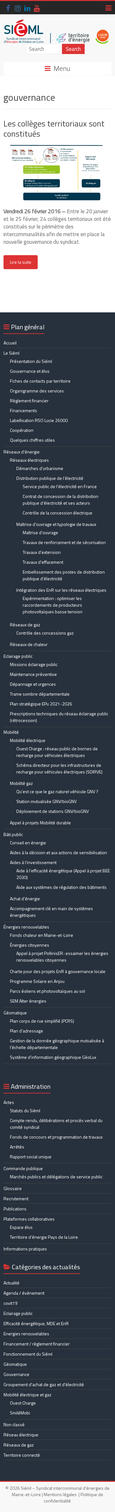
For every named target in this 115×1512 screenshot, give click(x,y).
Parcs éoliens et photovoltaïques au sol (47, 991)
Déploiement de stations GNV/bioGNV (52, 811)
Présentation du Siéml (31, 361)
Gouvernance (16, 1374)
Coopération (22, 430)
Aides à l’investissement (33, 862)
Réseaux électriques (29, 460)
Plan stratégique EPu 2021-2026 (41, 703)
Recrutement (16, 1198)
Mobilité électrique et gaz (27, 1394)
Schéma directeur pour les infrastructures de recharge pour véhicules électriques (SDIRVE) (59, 768)
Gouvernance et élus (30, 371)
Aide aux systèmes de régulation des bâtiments (61, 887)
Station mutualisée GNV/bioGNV (46, 801)
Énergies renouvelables (26, 926)
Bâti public (13, 834)
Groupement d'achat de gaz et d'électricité (44, 1384)
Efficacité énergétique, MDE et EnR (36, 1323)
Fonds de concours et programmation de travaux (56, 1137)
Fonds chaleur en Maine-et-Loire (41, 935)
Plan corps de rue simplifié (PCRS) (42, 1021)
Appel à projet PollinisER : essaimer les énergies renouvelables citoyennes (62, 956)
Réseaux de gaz (25, 624)
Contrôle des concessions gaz (45, 633)
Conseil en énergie (28, 842)
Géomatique (15, 1012)
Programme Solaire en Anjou (37, 981)
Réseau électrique (21, 1434)
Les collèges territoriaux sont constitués (54, 128)
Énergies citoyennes (29, 945)
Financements (23, 410)
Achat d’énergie (25, 898)
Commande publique (23, 1168)
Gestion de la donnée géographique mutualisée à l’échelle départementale (57, 1044)
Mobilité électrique (27, 740)
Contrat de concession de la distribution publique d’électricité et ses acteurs (60, 499)
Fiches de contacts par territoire (40, 381)
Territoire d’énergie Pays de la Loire (44, 1237)
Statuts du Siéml (25, 1110)
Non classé (14, 1424)
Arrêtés (17, 1146)
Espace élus (21, 1227)
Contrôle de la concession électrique (57, 512)
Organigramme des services (37, 390)
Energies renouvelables (26, 1333)
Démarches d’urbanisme (39, 468)
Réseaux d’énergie (22, 451)
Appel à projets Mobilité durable (40, 822)
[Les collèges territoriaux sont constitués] (57, 148)
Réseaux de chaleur (29, 644)
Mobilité (11, 732)
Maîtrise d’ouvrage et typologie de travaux (56, 524)
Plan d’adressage (26, 1030)
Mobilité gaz (21, 783)
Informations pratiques (25, 1248)
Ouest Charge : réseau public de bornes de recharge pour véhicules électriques (57, 752)
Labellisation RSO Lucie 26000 (39, 420)
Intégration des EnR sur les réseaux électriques (61, 590)
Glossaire (13, 1188)
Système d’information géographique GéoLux (53, 1057)
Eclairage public (18, 656)
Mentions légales (60, 1494)
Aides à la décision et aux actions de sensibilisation (58, 852)
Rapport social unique (30, 1156)
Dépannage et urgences (33, 684)
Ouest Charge (23, 1403)
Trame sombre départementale (40, 694)
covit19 (11, 1303)
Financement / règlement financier (37, 1343)
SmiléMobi (20, 1412)
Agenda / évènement (24, 1293)
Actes (9, 1102)
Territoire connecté (22, 1455)
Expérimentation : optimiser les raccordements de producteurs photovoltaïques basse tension (52, 605)
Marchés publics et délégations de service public (56, 1176)
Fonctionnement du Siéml (28, 1354)
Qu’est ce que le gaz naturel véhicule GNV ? (57, 791)
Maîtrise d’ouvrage (40, 532)
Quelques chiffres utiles (32, 440)
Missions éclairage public (33, 664)
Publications (15, 1208)
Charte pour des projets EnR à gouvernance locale (57, 971)
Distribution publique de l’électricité (49, 478)
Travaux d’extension (42, 552)
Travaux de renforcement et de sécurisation (64, 542)
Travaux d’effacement (43, 562)
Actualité (11, 1282)
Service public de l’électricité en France (60, 486)
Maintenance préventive (33, 674)
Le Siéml (11, 353)
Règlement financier (29, 400)
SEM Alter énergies (28, 1001)
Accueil (10, 342)
